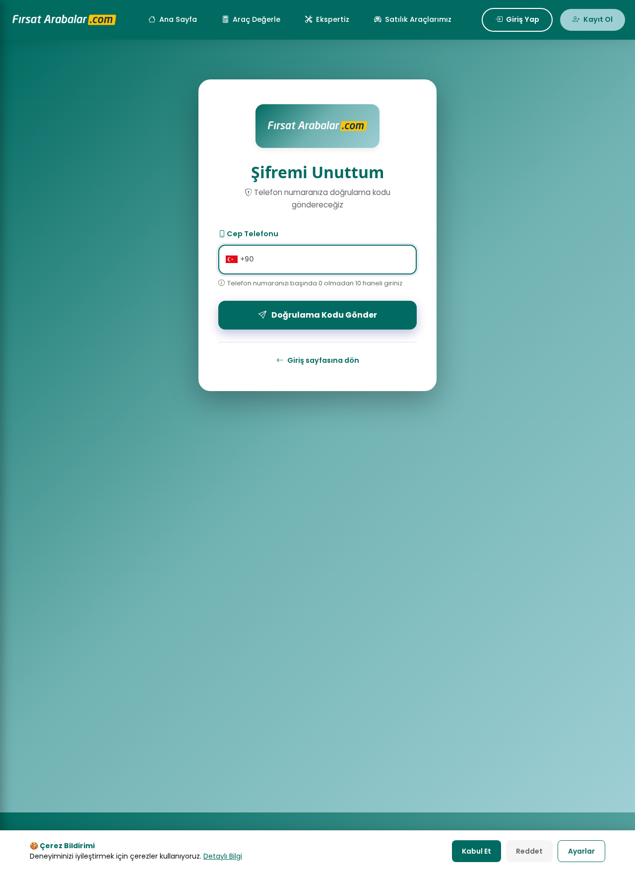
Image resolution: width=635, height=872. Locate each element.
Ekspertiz (332, 19)
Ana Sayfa (178, 19)
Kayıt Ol (598, 19)
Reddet (529, 851)
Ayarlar (581, 851)
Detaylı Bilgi (222, 856)
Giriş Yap (522, 19)
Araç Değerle (256, 19)
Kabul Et (476, 851)
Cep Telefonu (251, 234)
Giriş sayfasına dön (323, 360)
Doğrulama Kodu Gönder (324, 315)
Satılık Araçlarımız (418, 19)
